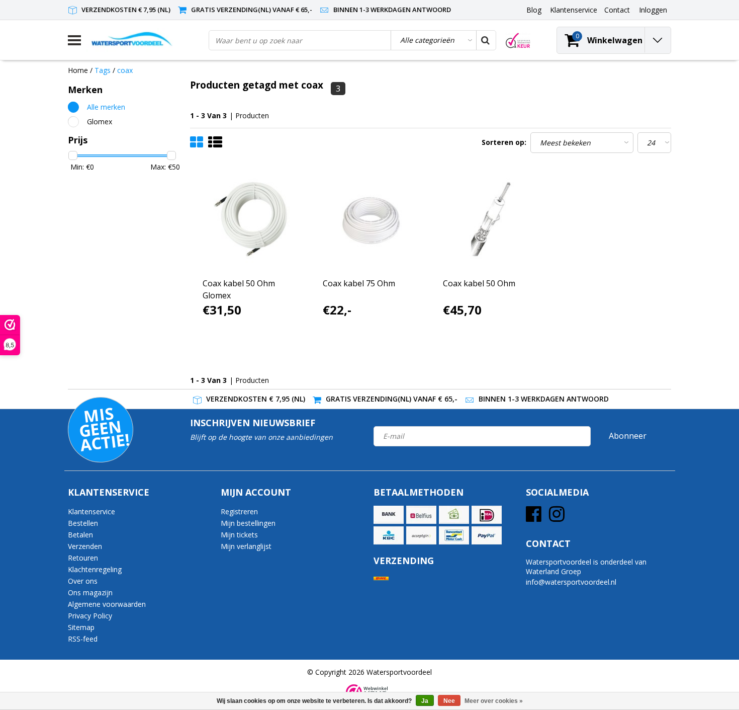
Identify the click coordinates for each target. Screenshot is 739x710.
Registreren (239, 511)
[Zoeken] (486, 40)
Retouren (83, 558)
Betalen (80, 534)
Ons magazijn (90, 592)
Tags (103, 70)
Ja (424, 700)
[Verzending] (381, 578)
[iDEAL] (487, 515)
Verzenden (85, 546)
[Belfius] (421, 515)
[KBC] (389, 535)
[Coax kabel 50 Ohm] (490, 219)
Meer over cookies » (494, 700)
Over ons (83, 581)
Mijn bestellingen (248, 523)
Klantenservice (91, 511)
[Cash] (454, 515)
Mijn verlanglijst (246, 546)
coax (125, 70)
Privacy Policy (90, 615)
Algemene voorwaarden (107, 604)
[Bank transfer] (389, 515)
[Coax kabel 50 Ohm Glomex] (250, 219)
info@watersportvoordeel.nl (571, 582)
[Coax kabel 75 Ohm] (370, 219)
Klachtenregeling (95, 569)
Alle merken (106, 107)
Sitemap (81, 627)
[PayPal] (487, 535)
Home (78, 70)
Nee (449, 700)
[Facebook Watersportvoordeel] (533, 517)
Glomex (99, 121)
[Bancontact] (454, 535)
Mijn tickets (239, 534)
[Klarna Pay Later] (421, 535)
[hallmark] (518, 40)
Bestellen (83, 523)
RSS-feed (83, 639)
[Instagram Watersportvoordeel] (557, 517)
